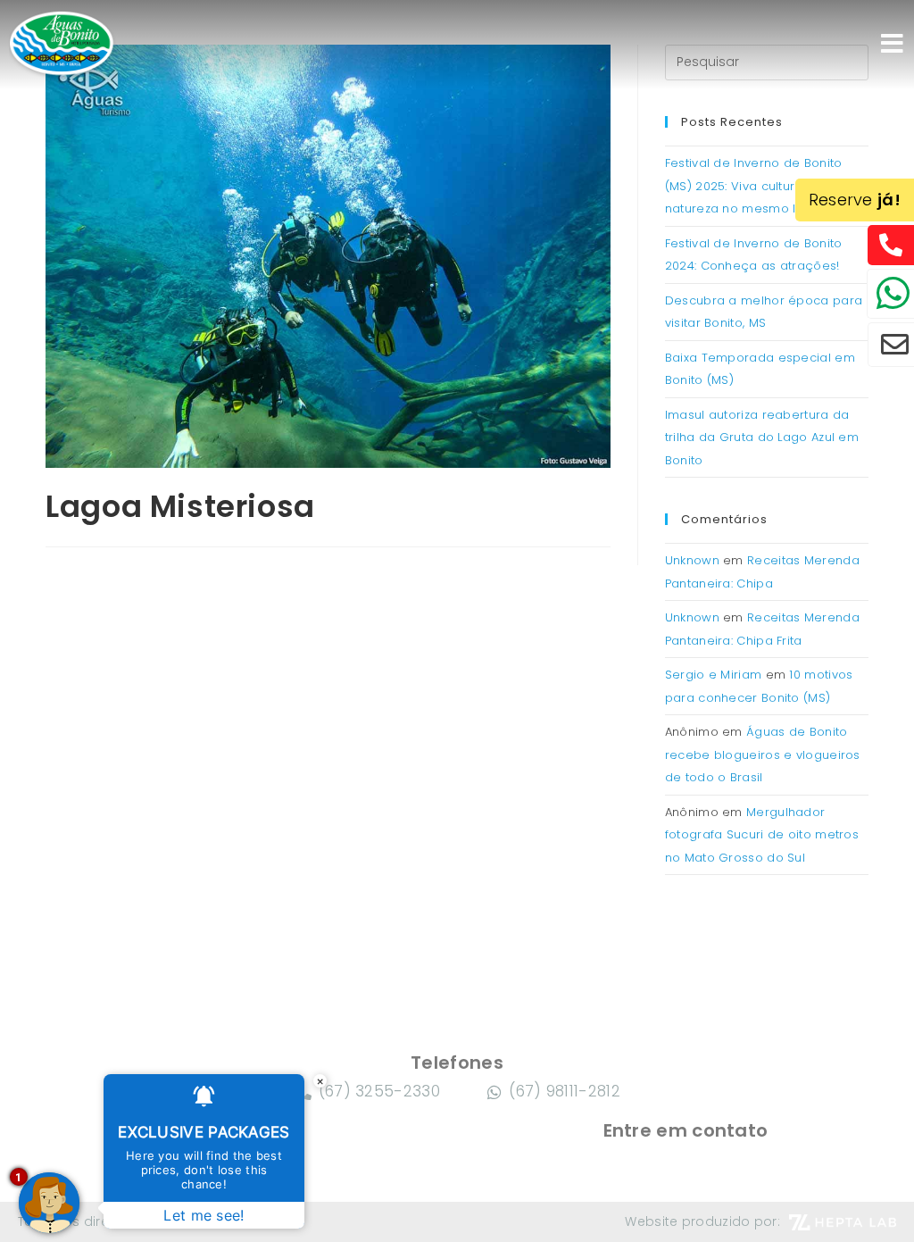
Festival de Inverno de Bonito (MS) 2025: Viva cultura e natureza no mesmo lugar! (754, 185)
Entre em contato (686, 1130)
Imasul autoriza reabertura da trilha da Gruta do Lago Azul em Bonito (762, 437)
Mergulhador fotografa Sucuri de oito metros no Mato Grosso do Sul (762, 835)
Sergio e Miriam (713, 674)
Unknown (692, 560)
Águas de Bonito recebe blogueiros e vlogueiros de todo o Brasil (762, 754)
